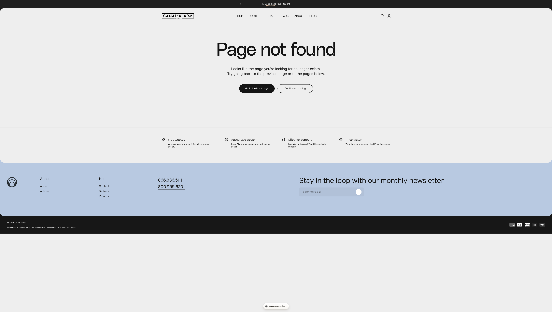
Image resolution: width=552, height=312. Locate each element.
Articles (44, 191)
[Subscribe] (359, 192)
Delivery (104, 191)
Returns (104, 196)
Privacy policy (24, 227)
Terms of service (38, 227)
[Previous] (240, 4)
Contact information (68, 227)
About (44, 186)
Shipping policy (53, 227)
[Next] (311, 4)
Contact (104, 186)
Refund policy (12, 227)
